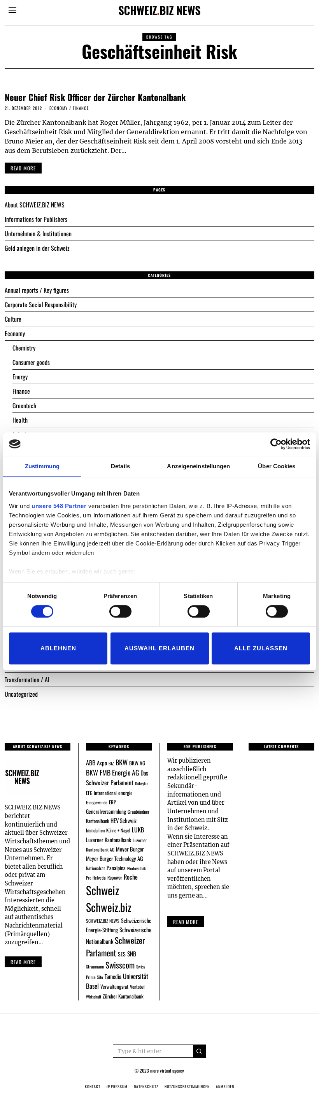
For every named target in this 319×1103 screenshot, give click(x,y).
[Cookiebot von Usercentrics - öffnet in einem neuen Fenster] (276, 444)
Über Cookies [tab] (276, 466)
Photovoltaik (136, 868)
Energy (20, 376)
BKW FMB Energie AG (112, 772)
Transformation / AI (27, 679)
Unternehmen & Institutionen (38, 233)
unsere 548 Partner (59, 506)
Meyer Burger (130, 849)
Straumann (95, 966)
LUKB (138, 829)
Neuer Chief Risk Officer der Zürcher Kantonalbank (95, 96)
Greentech (24, 405)
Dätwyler (141, 783)
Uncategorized (21, 694)
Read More (185, 922)
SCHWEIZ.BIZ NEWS (102, 920)
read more (23, 168)
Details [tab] (120, 466)
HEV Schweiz (123, 820)
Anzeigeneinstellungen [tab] (198, 466)
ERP (112, 802)
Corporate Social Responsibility (41, 304)
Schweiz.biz (108, 907)
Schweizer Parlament (115, 946)
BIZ (111, 763)
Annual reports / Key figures (37, 290)
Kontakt (92, 1086)
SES (122, 954)
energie (125, 793)
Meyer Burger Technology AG (114, 858)
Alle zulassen (260, 648)
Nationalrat (95, 868)
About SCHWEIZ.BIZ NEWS (35, 204)
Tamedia (113, 976)
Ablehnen (58, 648)
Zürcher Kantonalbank (123, 996)
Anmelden (225, 1086)
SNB (131, 953)
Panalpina (116, 868)
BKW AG (137, 763)
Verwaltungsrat (114, 986)
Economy (58, 108)
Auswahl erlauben (159, 648)
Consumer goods (31, 362)
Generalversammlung (106, 811)
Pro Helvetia (96, 878)
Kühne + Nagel (118, 830)
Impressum (117, 1086)
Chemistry (23, 347)
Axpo (102, 762)
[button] (199, 1051)
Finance (81, 108)
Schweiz (102, 890)
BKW (122, 762)
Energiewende (96, 802)
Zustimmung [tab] (42, 466)
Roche (131, 877)
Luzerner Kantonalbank (108, 840)
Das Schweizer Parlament (117, 777)
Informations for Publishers (36, 219)
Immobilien (95, 830)
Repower (114, 877)
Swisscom (120, 965)
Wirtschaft (93, 996)
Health (20, 420)
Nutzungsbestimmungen (187, 1086)
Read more (23, 962)
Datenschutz (146, 1086)
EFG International (101, 793)
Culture (13, 319)
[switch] (120, 611)
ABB (90, 762)
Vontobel (137, 986)
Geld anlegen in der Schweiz (37, 248)
